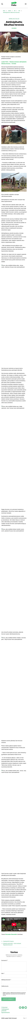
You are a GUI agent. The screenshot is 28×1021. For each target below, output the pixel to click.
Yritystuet (4, 1007)
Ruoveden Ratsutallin (11, 934)
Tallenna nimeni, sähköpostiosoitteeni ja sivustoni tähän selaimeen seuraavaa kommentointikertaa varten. (14, 994)
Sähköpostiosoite (6, 979)
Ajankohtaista (5, 1012)
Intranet (14, 1018)
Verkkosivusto (4, 986)
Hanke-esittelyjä (14, 18)
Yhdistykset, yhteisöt (5, 1009)
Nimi (2, 973)
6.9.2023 (14, 28)
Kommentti (4, 960)
